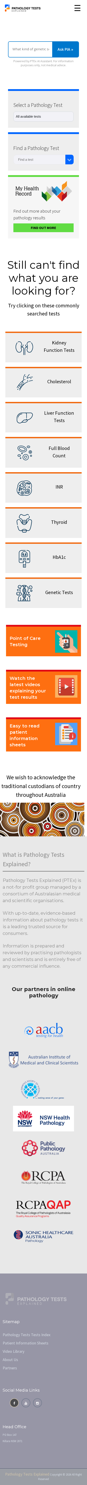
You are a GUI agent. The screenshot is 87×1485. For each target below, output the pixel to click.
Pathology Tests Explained (27, 1474)
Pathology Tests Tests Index (26, 1334)
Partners (10, 1367)
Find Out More (43, 227)
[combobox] (39, 159)
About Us (10, 1359)
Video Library (13, 1351)
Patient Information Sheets (25, 1343)
